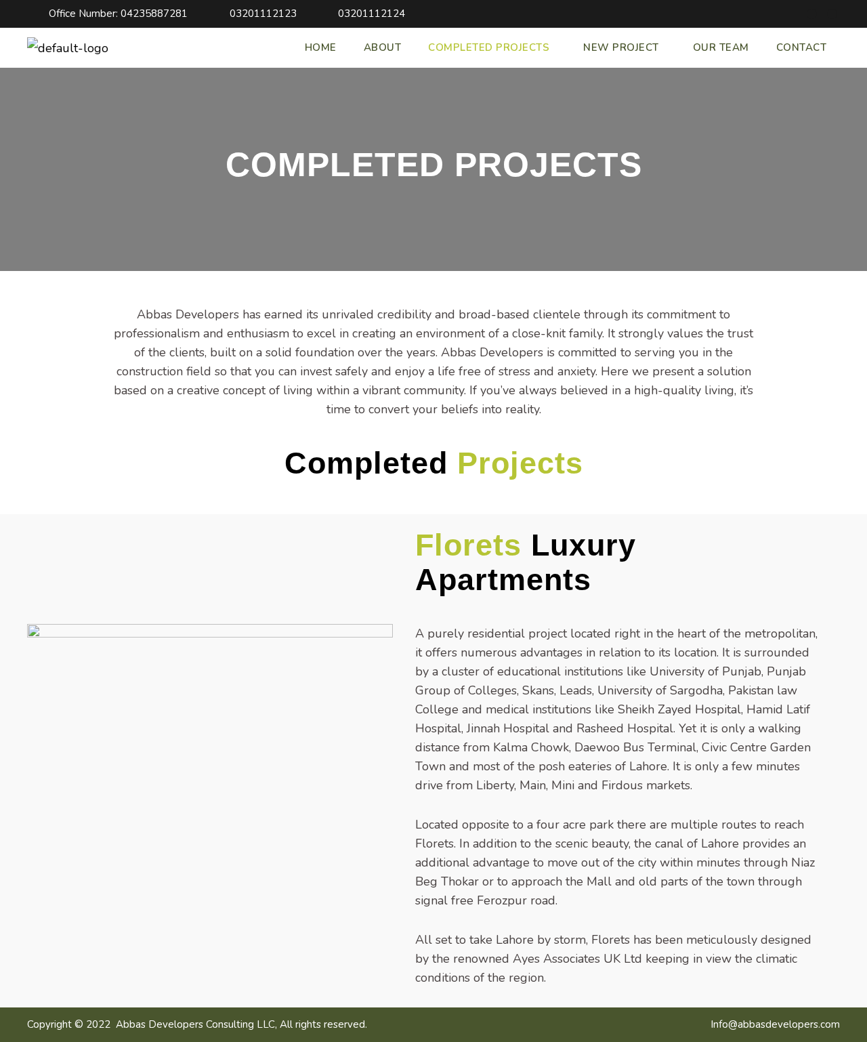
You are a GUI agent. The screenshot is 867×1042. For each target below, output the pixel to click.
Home (321, 47)
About (383, 47)
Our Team (721, 47)
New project (621, 47)
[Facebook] (812, 14)
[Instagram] (832, 14)
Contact (801, 47)
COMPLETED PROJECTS (488, 47)
